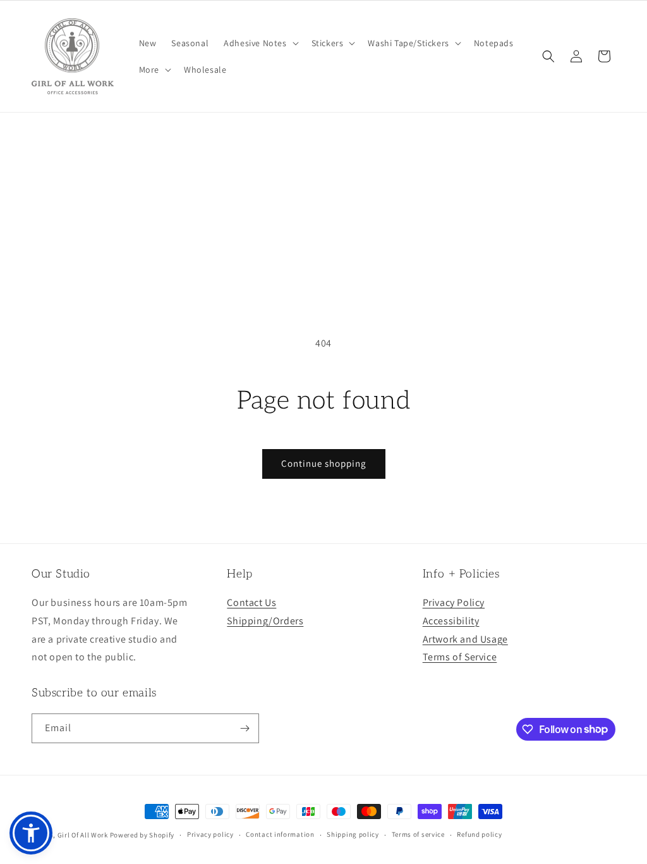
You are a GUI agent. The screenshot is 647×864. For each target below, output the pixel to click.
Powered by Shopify (142, 834)
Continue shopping (323, 463)
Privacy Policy (454, 602)
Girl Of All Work (82, 834)
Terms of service (418, 834)
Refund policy (479, 834)
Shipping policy (353, 834)
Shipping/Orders (265, 620)
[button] (259, 43)
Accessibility (451, 620)
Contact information (280, 834)
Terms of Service (460, 656)
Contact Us (251, 602)
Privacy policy (210, 834)
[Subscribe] (244, 728)
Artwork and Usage (465, 639)
